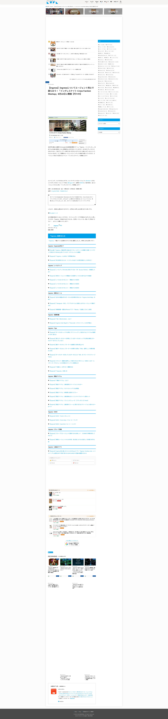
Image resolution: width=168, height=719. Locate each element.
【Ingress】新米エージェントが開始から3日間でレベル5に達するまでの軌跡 (70, 276)
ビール (101, 44)
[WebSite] (60, 701)
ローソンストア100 (104, 96)
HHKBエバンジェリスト (70, 693)
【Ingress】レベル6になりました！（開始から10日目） (64, 280)
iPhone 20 (102, 70)
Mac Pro (102, 83)
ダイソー (102, 104)
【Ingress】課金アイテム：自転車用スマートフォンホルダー (65, 384)
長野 (101, 53)
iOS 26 (101, 72)
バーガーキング (103, 91)
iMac (101, 81)
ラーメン (102, 100)
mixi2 (109, 113)
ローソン (114, 94)
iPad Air (102, 74)
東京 (101, 57)
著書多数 (72, 698)
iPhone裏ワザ (103, 61)
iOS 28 (101, 59)
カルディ (110, 102)
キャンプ (114, 96)
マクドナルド (110, 89)
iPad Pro (116, 72)
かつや (101, 87)
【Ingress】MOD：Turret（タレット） (60, 416)
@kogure (70, 183)
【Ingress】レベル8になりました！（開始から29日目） (64, 288)
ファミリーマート (104, 94)
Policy (80, 711)
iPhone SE (110, 70)
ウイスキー (113, 55)
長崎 (107, 57)
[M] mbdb (90, 715)
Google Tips (114, 109)
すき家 (101, 89)
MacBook (113, 76)
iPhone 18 (102, 68)
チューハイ (102, 46)
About (76, 711)
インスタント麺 (112, 100)
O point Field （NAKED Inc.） (60, 191)
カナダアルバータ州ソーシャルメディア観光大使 (71, 695)
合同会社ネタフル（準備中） (88, 711)
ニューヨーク (109, 51)
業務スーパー (102, 106)
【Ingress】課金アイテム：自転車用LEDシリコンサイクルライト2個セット (69, 396)
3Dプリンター (103, 115)
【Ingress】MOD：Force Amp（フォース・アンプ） (63, 420)
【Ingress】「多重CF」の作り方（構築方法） (61, 367)
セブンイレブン (114, 91)
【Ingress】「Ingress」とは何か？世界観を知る (62, 256)
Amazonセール (114, 61)
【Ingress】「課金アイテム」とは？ (59, 380)
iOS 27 (109, 72)
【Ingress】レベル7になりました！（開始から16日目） (64, 284)
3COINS (109, 104)
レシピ (101, 98)
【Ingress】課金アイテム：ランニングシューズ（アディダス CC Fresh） (69, 400)
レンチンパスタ (110, 98)
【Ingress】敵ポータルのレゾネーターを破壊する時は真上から (66, 344)
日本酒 (108, 53)
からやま (109, 87)
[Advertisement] (72, 28)
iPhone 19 (111, 68)
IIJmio (116, 113)
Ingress (51, 6)
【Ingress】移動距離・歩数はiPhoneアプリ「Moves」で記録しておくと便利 (70, 309)
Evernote (111, 46)
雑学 (112, 64)
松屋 (109, 85)
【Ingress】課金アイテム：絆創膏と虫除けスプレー (63, 392)
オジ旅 (80, 696)
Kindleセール (103, 64)
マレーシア (102, 49)
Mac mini (109, 81)
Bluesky (102, 113)
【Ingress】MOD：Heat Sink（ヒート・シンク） (63, 424)
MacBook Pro (114, 79)
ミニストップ (114, 57)
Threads (112, 111)
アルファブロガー (72, 692)
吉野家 (116, 87)
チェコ (101, 51)
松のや (116, 85)
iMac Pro (102, 85)
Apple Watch (103, 76)
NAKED (81, 183)
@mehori (88, 180)
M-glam (85, 715)
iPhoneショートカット (104, 66)
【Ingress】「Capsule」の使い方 (58, 371)
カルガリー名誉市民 (87, 695)
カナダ (109, 44)
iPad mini (110, 74)
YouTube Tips (103, 111)
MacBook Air (103, 79)
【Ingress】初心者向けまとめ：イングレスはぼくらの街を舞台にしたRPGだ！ (70, 260)
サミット (110, 106)
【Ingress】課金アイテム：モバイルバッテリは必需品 (64, 388)
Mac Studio (110, 83)
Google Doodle (103, 109)
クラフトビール (112, 49)
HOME (48, 6)
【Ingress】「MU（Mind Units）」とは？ (60, 319)
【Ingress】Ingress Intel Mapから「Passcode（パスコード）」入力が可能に (70, 323)
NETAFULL (82, 714)
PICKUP (109, 59)
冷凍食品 (102, 102)
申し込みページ (53, 213)
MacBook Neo (103, 55)
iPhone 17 (116, 66)
